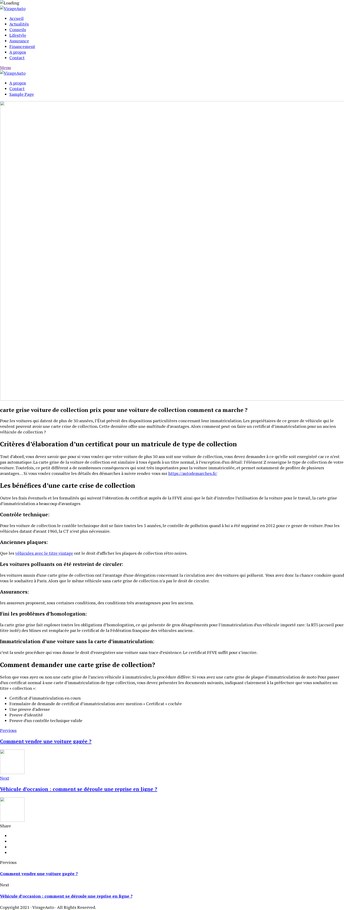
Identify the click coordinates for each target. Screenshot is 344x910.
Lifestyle (17, 35)
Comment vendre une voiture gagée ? (39, 873)
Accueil (16, 18)
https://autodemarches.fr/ (192, 473)
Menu (5, 67)
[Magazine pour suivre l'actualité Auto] (13, 8)
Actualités (19, 24)
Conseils (17, 29)
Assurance (19, 41)
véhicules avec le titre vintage (44, 553)
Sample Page (21, 94)
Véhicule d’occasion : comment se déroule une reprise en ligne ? (66, 896)
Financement (22, 46)
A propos (17, 52)
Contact (17, 57)
